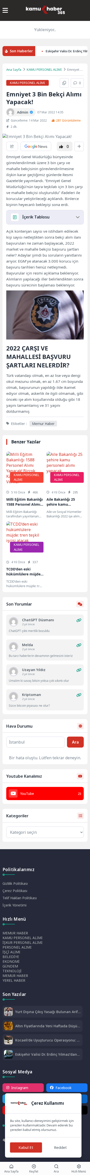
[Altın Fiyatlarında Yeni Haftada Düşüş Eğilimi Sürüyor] (8, 1026)
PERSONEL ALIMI (17, 947)
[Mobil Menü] (5, 10)
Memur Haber (43, 423)
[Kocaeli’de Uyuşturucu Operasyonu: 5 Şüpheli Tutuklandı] (8, 1040)
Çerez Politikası (14, 890)
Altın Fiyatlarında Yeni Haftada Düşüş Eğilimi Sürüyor (47, 1026)
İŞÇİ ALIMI (11, 952)
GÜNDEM (10, 966)
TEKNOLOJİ (12, 970)
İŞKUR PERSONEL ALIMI (22, 942)
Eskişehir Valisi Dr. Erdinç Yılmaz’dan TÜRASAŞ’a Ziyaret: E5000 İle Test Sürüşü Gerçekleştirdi (46, 1054)
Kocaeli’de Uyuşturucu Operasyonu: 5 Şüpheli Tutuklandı (47, 1040)
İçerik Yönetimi (14, 905)
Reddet (60, 1147)
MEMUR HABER (15, 933)
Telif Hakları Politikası (19, 898)
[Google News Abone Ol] (35, 146)
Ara (75, 742)
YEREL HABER (13, 980)
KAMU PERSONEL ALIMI (44, 69)
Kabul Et (25, 1147)
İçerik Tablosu (36, 217)
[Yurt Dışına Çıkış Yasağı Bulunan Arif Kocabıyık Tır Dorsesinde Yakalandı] (8, 1012)
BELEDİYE (10, 956)
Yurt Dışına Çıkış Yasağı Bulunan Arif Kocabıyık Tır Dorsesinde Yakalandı (46, 1011)
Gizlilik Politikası (15, 883)
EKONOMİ (11, 961)
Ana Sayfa (13, 69)
